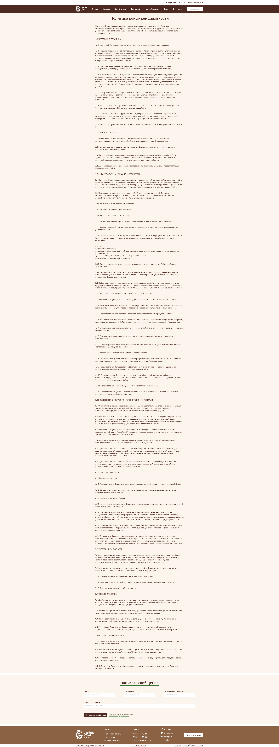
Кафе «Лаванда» (152, 9)
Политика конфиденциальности (90, 745)
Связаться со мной (195, 9)
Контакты (177, 9)
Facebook (167, 740)
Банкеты (106, 9)
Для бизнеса (120, 9)
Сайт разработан (181, 745)
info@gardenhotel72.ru (175, 2)
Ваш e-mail (129, 691)
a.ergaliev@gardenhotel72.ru (107, 660)
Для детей (135, 9)
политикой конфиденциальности (119, 716)
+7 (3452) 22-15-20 (195, 2)
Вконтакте (168, 733)
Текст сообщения (92, 702)
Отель (95, 9)
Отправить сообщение (95, 715)
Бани (166, 9)
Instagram (167, 736)
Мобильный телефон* (174, 691)
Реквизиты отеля (138, 745)
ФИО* (87, 691)
